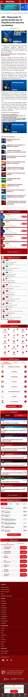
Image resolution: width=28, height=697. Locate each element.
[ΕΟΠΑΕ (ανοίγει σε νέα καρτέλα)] (17, 679)
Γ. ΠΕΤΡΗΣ (3, 270)
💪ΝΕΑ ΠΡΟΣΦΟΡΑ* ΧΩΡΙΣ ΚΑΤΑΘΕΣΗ (13, 179)
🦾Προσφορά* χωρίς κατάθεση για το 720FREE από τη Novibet (15, 145)
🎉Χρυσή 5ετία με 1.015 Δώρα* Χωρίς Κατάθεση (15, 173)
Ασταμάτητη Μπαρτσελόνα (11, 274)
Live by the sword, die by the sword (12, 268)
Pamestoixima (4, 635)
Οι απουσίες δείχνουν (10, 280)
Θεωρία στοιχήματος (5, 589)
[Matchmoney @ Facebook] (3, 660)
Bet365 (2, 643)
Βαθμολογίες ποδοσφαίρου (6, 596)
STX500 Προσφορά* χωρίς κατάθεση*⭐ (13, 140)
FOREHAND (3, 623)
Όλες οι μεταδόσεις (13, 534)
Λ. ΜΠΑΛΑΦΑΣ (4, 300)
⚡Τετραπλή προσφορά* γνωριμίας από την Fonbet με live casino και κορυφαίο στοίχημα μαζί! (16, 202)
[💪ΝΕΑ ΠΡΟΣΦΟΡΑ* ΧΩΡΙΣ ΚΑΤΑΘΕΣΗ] (3, 180)
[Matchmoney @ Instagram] (7, 660)
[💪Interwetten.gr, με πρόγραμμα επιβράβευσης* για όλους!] (3, 186)
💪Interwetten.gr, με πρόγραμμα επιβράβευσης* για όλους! (14, 185)
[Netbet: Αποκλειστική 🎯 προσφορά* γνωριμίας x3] (3, 191)
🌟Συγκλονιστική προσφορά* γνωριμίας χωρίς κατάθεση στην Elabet (16, 151)
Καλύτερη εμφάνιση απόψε (11, 262)
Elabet (7, 229)
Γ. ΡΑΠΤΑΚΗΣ (4, 319)
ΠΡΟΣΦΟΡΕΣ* (4, 648)
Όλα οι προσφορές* (13, 495)
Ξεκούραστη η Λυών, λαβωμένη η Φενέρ (13, 317)
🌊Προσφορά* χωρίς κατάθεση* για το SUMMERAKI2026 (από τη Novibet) (16, 196)
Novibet (7, 221)
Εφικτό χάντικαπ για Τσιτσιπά (11, 305)
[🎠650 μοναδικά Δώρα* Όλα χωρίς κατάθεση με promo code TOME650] (3, 169)
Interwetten (3, 639)
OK (14, 691)
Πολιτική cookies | (18, 683)
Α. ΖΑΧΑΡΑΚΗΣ (4, 294)
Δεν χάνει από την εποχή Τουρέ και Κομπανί (14, 311)
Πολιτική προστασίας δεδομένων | (7, 683)
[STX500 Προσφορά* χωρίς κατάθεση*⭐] (3, 141)
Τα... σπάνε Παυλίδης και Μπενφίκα (12, 298)
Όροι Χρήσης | (25, 683)
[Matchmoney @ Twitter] (11, 660)
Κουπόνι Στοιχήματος (5, 591)
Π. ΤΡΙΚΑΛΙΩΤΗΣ (4, 282)
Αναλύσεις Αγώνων (5, 587)
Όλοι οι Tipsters (13, 321)
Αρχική (2, 593)
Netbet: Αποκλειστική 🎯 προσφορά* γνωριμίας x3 (15, 190)
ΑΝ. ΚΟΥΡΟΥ (4, 288)
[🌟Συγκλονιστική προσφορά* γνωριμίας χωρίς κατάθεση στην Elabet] (3, 152)
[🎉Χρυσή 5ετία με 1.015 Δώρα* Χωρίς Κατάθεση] (3, 174)
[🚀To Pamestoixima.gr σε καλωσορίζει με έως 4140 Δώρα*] (3, 157)
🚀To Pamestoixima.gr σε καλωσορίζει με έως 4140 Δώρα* (16, 156)
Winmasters (3, 641)
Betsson (2, 646)
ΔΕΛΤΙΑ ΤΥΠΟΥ (4, 653)
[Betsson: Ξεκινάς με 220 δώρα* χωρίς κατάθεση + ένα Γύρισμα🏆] (3, 163)
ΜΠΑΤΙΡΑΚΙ (3, 601)
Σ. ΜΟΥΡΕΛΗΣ (4, 276)
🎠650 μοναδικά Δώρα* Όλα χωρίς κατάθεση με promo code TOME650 (15, 168)
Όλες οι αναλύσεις (12, 406)
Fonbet (7, 243)
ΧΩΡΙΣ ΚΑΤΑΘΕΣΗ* (5, 651)
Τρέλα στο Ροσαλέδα (10, 292)
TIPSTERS (3, 598)
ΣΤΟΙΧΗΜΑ (3, 584)
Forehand (3, 306)
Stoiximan (8, 214)
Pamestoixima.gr (9, 236)
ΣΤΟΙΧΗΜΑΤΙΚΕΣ (4, 625)
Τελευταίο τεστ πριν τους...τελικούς (12, 286)
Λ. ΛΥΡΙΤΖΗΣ (4, 263)
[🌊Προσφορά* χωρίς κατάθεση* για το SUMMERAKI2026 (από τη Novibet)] (3, 197)
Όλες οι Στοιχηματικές (13, 251)
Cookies (15, 689)
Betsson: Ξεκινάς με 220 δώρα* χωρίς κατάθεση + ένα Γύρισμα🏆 (15, 162)
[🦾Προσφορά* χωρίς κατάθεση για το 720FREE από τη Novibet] (3, 146)
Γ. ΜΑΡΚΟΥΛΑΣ (4, 313)
